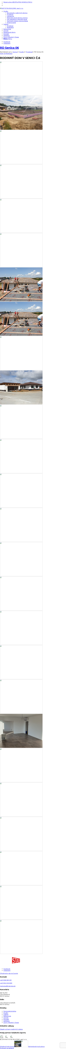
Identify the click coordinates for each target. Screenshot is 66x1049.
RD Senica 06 (9, 47)
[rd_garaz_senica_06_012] (33, 868)
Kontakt (6, 1019)
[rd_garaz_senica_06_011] (33, 799)
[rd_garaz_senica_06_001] (33, 112)
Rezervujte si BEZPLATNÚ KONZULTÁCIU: (17, 2)
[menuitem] (34, 2)
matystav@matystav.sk (7, 986)
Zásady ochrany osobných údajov (11, 1029)
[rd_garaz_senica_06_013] (33, 936)
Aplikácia (6, 1021)
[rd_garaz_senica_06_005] (33, 387)
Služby (5, 1013)
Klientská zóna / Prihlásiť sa (11, 5)
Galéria (5, 1014)
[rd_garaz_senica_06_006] (33, 455)
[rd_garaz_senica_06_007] (33, 524)
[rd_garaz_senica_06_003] (33, 249)
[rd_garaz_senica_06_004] (33, 318)
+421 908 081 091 (6, 980)
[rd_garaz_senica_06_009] (33, 661)
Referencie (7, 1016)
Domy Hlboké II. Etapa (11, 1022)
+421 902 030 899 (8, 4)
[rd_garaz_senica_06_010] (33, 730)
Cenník (5, 1018)
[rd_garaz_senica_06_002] (33, 181)
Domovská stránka (9, 1011)
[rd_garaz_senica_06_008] (33, 593)
